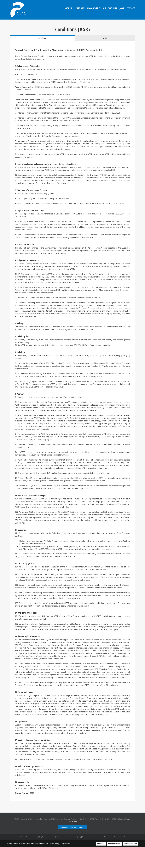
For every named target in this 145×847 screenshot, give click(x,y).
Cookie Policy (54, 844)
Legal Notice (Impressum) (47, 837)
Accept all (101, 843)
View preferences (130, 843)
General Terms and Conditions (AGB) (69, 837)
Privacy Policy (112, 837)
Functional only (114, 843)
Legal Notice (65, 844)
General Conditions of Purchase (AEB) (94, 837)
